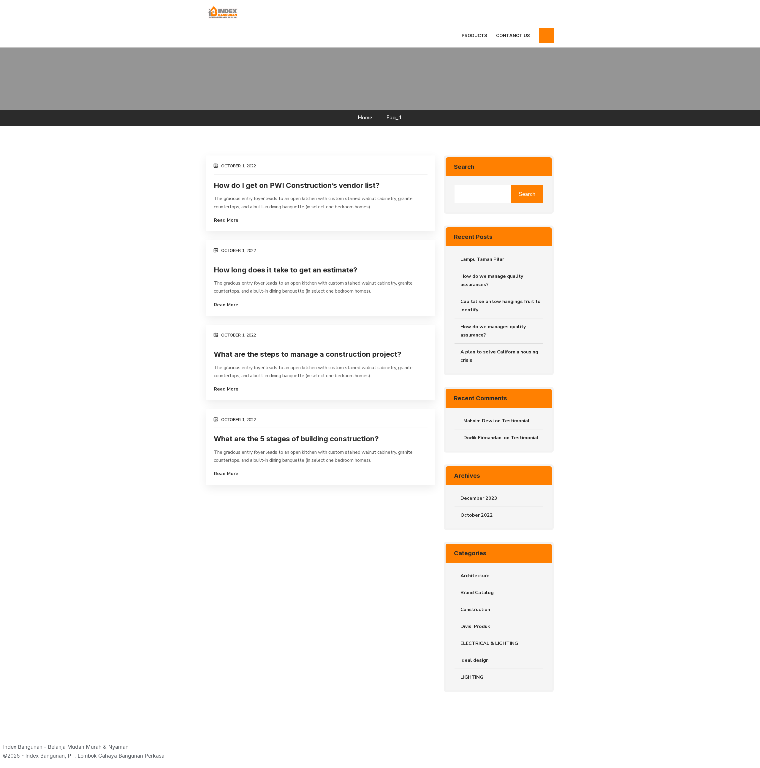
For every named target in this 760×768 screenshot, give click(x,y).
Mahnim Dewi (478, 421)
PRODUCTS (474, 35)
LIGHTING (471, 677)
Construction (475, 609)
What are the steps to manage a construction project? (307, 354)
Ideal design (474, 660)
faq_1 (394, 117)
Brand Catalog (477, 592)
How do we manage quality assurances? (491, 280)
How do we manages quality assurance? (493, 330)
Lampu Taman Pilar (482, 259)
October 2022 (476, 515)
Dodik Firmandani (483, 437)
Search (464, 166)
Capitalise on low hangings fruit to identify (500, 305)
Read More (226, 220)
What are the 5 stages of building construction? (296, 438)
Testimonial (516, 421)
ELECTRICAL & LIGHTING (489, 643)
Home (366, 117)
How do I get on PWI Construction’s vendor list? (297, 185)
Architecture (475, 575)
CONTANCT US (513, 35)
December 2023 (478, 498)
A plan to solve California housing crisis (499, 356)
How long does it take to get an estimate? (285, 270)
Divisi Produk (475, 626)
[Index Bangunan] (222, 11)
